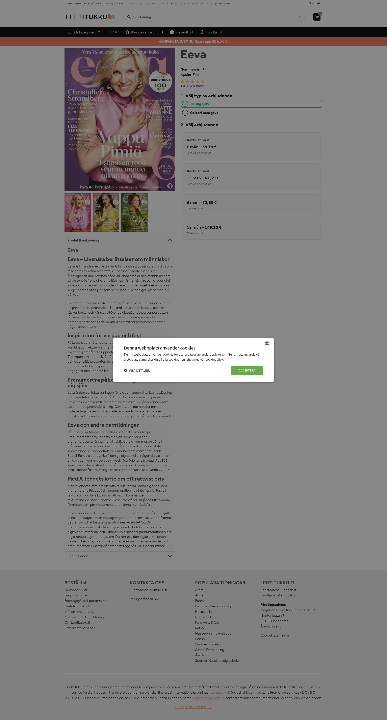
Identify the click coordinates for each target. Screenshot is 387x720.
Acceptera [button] (246, 370)
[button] (137, 370)
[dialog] (193, 360)
